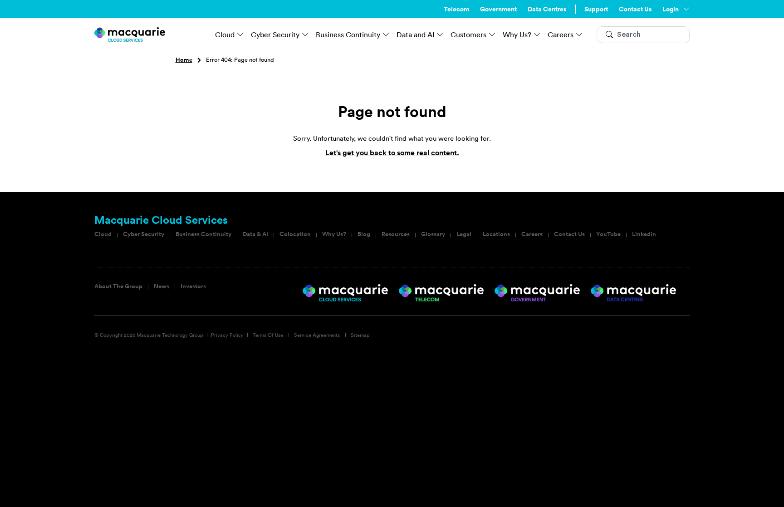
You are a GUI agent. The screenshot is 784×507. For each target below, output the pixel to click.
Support (596, 9)
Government (498, 9)
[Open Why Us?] (537, 34)
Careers (532, 234)
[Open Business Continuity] (386, 34)
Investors (193, 286)
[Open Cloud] (240, 34)
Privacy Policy (227, 335)
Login (670, 9)
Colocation (295, 234)
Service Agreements (317, 335)
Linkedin (644, 234)
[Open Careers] (579, 34)
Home (184, 60)
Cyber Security (143, 234)
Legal (463, 234)
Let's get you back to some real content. (392, 153)
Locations (496, 234)
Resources (396, 234)
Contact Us (635, 9)
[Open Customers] (492, 34)
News (161, 286)
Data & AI (255, 234)
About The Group (118, 286)
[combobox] (643, 34)
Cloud (103, 234)
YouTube (608, 234)
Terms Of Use (268, 335)
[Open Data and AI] (440, 34)
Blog (364, 234)
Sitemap (360, 335)
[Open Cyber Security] (305, 34)
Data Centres (547, 9)
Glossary (433, 234)
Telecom (456, 9)
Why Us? (334, 234)
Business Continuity (203, 234)
